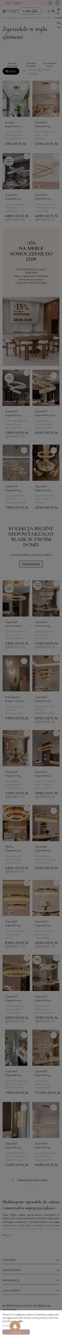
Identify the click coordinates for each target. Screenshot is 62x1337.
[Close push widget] (20, 1321)
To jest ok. (16, 1332)
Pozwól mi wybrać (11, 1325)
